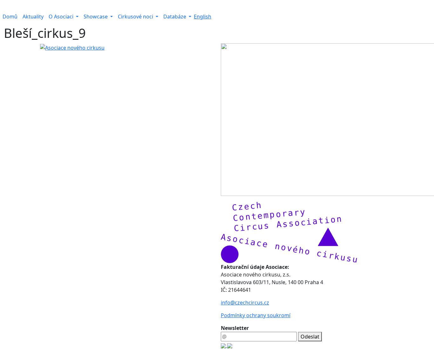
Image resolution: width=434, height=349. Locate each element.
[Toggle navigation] (4, 5)
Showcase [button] (96, 16)
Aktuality (33, 16)
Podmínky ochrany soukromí (255, 315)
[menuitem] (10, 16)
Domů (10, 16)
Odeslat (310, 336)
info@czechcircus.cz (245, 302)
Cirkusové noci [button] (136, 16)
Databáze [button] (175, 16)
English (202, 16)
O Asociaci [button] (62, 16)
